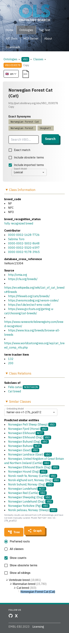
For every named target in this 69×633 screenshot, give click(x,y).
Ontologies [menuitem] (26, 30)
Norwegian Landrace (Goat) (29, 454)
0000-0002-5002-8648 (24, 243)
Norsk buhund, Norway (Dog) (30, 484)
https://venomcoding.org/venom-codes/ (33, 300)
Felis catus (15, 387)
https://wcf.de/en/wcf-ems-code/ (29, 304)
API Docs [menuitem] (12, 38)
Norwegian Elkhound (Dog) (29, 437)
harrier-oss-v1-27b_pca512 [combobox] (24, 412)
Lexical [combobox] (18, 172)
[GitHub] (10, 616)
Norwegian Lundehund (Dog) (30, 501)
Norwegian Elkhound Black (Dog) (33, 467)
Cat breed (14, 391)
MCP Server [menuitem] (30, 38)
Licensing (38, 626)
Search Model (20, 168)
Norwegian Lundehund (26, 488)
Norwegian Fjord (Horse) (27, 428)
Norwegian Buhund (24, 446)
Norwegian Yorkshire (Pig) (28, 506)
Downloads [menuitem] (13, 47)
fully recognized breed (18, 223)
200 (10, 363)
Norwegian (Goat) (23, 450)
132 (10, 359)
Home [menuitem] (9, 30)
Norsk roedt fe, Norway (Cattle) (32, 476)
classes (38, 59)
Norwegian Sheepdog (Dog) (29, 497)
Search (50, 139)
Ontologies (10, 59)
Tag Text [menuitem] (44, 30)
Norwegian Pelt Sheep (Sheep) (31, 424)
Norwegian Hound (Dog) (27, 471)
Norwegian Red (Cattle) (26, 493)
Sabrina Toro (16, 239)
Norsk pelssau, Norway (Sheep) (32, 510)
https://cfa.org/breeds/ (23, 279)
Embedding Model (15, 408)
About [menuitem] (48, 38)
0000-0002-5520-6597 (24, 247)
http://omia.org (17, 274)
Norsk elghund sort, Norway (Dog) (33, 480)
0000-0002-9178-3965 (24, 252)
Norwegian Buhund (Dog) (27, 441)
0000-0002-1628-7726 (24, 235)
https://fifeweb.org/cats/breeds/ (29, 296)
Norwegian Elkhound (25, 433)
